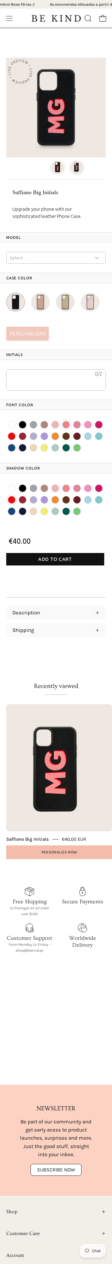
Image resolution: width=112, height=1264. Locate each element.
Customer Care (23, 1233)
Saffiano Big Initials (27, 839)
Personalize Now (59, 852)
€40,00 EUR (74, 839)
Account (15, 1255)
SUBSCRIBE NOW (56, 1170)
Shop (11, 1211)
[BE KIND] (56, 18)
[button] (87, 18)
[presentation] (13, 237)
